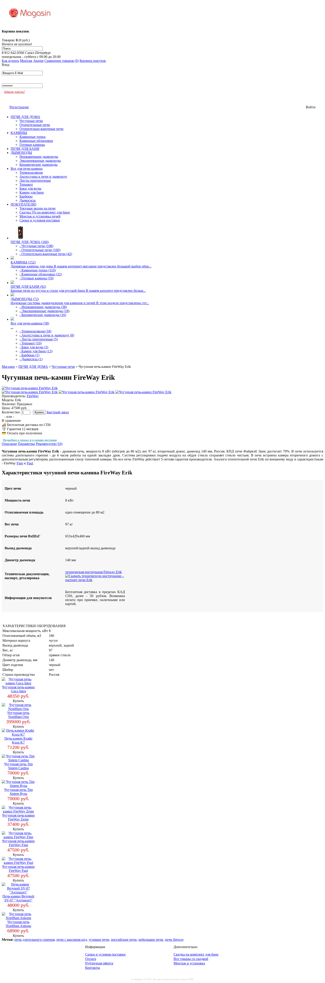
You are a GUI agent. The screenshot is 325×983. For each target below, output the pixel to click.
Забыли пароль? (14, 92)
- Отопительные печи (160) (39, 250)
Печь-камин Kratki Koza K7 (18, 740)
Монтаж (26, 61)
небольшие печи (150, 939)
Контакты (92, 968)
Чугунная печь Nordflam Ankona (18, 924)
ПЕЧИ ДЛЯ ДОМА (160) (30, 242)
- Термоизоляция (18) (35, 331)
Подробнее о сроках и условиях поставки (30, 440)
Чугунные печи (31, 121)
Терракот (26, 184)
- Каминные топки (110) (37, 270)
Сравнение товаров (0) (61, 61)
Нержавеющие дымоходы (38, 156)
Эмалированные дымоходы (40, 160)
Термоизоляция (31, 172)
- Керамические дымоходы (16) (42, 315)
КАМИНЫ (19, 133)
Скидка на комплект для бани (196, 954)
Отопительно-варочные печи (41, 129)
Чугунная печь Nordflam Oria (18, 715)
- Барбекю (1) (29, 355)
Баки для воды (30, 188)
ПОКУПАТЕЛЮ (23, 204)
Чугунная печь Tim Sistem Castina (18, 766)
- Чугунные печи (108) (36, 246)
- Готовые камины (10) (36, 278)
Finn (20, 463)
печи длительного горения (34, 939)
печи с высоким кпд (71, 939)
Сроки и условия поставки (39, 220)
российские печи (124, 939)
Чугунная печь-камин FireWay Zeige (18, 817)
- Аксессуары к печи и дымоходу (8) (46, 335)
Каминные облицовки (36, 141)
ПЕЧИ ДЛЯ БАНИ (25, 149)
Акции (38, 61)
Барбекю (25, 196)
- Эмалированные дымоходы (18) (44, 311)
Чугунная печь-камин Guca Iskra (18, 689)
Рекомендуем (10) (49, 444)
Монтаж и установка (189, 963)
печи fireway (174, 939)
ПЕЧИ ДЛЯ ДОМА (25, 117)
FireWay (33, 396)
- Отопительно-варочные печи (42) (45, 254)
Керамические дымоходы (38, 164)
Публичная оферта (99, 963)
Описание (9, 444)
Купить (18, 701)
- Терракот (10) (30, 343)
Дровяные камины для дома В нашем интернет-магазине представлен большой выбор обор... (81, 266)
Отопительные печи (34, 125)
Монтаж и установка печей (40, 216)
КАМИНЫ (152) (23, 262)
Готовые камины (32, 145)
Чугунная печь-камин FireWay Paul (18, 868)
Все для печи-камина (26, 168)
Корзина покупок (93, 61)
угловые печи (99, 939)
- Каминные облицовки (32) (40, 274)
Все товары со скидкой (191, 959)
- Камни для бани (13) (35, 351)
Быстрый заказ (58, 412)
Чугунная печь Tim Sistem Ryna (18, 792)
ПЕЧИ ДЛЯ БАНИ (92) (28, 286)
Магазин (8, 366)
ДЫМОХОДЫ (21, 153)
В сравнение (11, 420)
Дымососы (27, 200)
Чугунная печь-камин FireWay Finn (18, 843)
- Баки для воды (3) (33, 347)
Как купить (10, 61)
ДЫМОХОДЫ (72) (25, 299)
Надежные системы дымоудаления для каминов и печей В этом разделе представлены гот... (80, 303)
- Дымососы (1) (30, 359)
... (12, 327)
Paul (30, 463)
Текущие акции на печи (37, 208)
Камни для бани (31, 192)
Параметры (26, 444)
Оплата (90, 959)
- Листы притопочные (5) (38, 339)
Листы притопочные (35, 180)
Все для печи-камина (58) (30, 323)
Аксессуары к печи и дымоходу (43, 176)
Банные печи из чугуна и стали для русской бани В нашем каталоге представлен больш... (78, 290)
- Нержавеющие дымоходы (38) (43, 307)
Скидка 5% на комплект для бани (44, 212)
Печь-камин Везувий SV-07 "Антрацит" (18, 898)
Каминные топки (32, 137)
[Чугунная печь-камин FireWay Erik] (30, 388)
